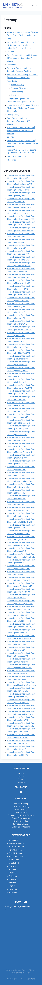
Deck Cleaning (21, 812)
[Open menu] (32, 5)
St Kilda (12, 866)
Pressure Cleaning (18, 88)
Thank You (15, 95)
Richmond (13, 876)
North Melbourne (16, 843)
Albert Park (14, 860)
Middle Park (14, 863)
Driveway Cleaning (21, 806)
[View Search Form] (37, 6)
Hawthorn (13, 889)
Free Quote (12, 81)
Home (21, 773)
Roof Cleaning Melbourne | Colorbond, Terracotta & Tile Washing (19, 121)
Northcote (13, 883)
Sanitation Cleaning (21, 824)
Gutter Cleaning (21, 821)
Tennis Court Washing (21, 818)
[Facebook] (21, 792)
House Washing (17, 84)
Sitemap (10, 137)
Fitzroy (12, 886)
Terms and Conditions (16, 156)
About (21, 776)
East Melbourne (15, 853)
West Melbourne (16, 856)
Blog (9, 39)
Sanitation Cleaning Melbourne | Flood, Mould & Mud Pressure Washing (21, 130)
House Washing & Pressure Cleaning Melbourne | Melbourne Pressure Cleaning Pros (23, 108)
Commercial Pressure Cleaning (21, 815)
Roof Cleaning (17, 92)
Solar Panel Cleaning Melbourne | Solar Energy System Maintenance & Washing (22, 143)
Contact (10, 52)
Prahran (12, 873)
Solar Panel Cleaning (21, 827)
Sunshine (13, 892)
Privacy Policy (13, 115)
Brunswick (13, 879)
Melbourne (13, 840)
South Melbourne (16, 846)
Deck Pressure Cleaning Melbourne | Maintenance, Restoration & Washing (22, 58)
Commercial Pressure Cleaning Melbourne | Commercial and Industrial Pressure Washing (20, 45)
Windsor (12, 870)
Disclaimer (11, 65)
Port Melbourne (15, 850)
